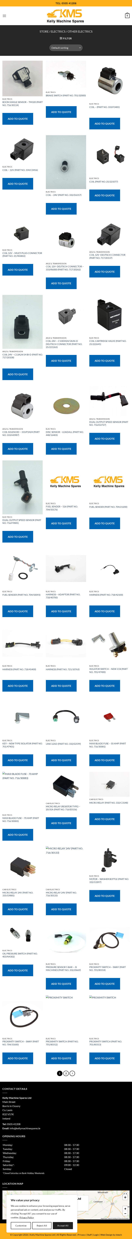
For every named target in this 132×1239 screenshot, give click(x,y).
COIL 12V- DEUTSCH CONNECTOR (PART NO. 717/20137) (107, 256)
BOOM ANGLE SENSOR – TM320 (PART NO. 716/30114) (22, 103)
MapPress (104, 1218)
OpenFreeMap (112, 1218)
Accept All (62, 1225)
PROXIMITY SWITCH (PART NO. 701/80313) (105, 1043)
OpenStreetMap (124, 1218)
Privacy (81, 1234)
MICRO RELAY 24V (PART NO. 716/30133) (61, 894)
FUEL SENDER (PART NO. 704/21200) (108, 506)
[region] (41, 1214)
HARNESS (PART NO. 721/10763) (63, 669)
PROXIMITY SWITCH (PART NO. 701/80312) (62, 1043)
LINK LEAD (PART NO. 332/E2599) (63, 743)
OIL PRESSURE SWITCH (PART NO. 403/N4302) (20, 955)
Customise (21, 1225)
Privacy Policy (26, 1217)
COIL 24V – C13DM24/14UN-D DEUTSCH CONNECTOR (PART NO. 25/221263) (64, 344)
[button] (4, 16)
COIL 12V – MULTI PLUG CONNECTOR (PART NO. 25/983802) (22, 254)
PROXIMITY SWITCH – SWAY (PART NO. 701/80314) (107, 969)
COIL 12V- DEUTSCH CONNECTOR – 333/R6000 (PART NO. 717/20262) (65, 268)
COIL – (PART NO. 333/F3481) (104, 107)
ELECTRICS (58, 31)
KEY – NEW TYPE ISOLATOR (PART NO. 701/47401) (22, 745)
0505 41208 (69, 3)
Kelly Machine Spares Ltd (42, 1234)
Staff (89, 1234)
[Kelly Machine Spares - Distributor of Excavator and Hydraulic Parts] (66, 15)
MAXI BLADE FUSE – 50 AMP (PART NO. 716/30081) (107, 745)
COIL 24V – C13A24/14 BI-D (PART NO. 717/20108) (22, 356)
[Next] (72, 1073)
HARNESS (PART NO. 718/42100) (106, 594)
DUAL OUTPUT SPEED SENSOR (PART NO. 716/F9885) (21, 521)
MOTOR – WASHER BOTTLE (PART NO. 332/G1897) (109, 880)
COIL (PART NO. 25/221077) (103, 181)
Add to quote (18, 118)
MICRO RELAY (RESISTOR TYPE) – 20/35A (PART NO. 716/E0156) (63, 808)
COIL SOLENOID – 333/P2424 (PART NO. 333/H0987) (21, 433)
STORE (44, 31)
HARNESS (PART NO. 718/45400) (19, 669)
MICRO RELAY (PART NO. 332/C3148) (108, 802)
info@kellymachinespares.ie (25, 1128)
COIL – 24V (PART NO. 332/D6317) (63, 195)
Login (96, 1234)
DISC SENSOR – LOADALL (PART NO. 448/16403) (65, 433)
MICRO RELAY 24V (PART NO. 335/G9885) (17, 894)
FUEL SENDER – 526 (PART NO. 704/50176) (62, 508)
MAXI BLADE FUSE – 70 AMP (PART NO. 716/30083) (20, 819)
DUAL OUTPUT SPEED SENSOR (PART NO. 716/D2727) (108, 423)
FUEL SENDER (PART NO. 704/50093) (21, 594)
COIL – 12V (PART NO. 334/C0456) (20, 170)
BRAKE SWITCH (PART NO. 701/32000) (66, 95)
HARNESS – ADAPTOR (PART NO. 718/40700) (63, 596)
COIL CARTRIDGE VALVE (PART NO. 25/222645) (107, 342)
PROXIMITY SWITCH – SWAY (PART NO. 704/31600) (20, 1043)
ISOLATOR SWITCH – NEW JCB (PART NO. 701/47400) (108, 670)
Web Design (106, 1234)
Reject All (42, 1225)
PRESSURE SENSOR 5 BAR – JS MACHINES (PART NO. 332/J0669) (63, 969)
